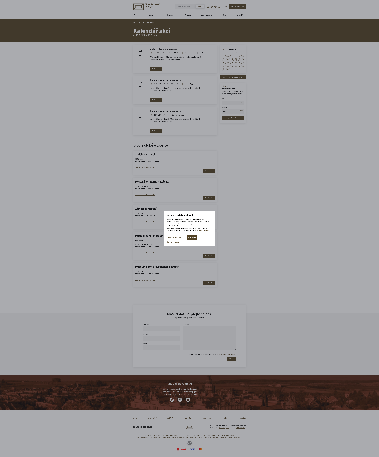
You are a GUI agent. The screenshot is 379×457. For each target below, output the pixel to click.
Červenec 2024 (232, 49)
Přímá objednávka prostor (170, 435)
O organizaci (156, 435)
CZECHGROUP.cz (240, 428)
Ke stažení (148, 435)
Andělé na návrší (145, 154)
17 (229, 63)
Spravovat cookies (173, 242)
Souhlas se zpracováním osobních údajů (149, 438)
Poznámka (186, 324)
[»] (242, 49)
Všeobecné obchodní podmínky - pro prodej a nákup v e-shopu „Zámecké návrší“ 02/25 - (216, 438)
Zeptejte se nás (239, 6)
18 (233, 63)
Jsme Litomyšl (206, 15)
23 (226, 66)
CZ (225, 7)
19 (236, 63)
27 (239, 66)
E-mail (146, 334)
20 (239, 63)
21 (242, 63)
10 (229, 59)
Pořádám (170, 418)
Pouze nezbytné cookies (175, 237)
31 (229, 69)
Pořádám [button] (170, 15)
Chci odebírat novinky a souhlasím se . (213, 354)
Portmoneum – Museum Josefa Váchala (158, 236)
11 (233, 59)
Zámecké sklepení (145, 208)
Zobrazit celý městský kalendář (233, 77)
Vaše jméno (147, 324)
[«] (223, 49)
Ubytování (153, 15)
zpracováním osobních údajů (226, 354)
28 (242, 66)
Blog (224, 15)
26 (236, 66)
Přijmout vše (192, 237)
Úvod (136, 15)
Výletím (141, 22)
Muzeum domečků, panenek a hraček (157, 266)
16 (226, 63)
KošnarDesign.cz (224, 428)
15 (223, 63)
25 (233, 66)
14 (242, 59)
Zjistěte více (156, 69)
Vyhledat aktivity (232, 118)
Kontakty (240, 15)
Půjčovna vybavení (184, 435)
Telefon (145, 344)
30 (226, 69)
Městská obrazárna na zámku (152, 181)
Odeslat (231, 359)
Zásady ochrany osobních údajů (201, 435)
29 (223, 69)
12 (236, 59)
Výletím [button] (188, 15)
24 (229, 66)
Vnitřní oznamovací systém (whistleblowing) (175, 438)
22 (223, 66)
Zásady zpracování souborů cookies (223, 435)
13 (239, 59)
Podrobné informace (203, 230)
